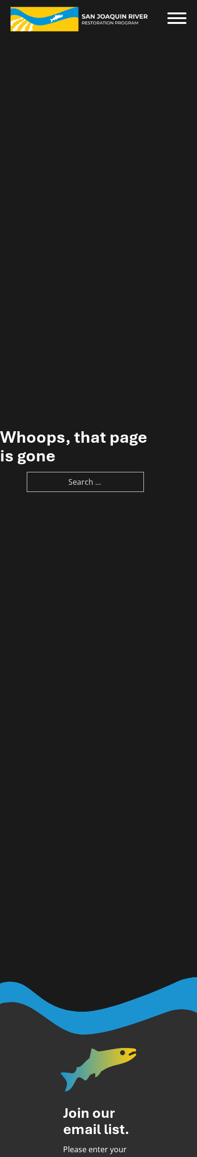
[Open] (176, 18)
